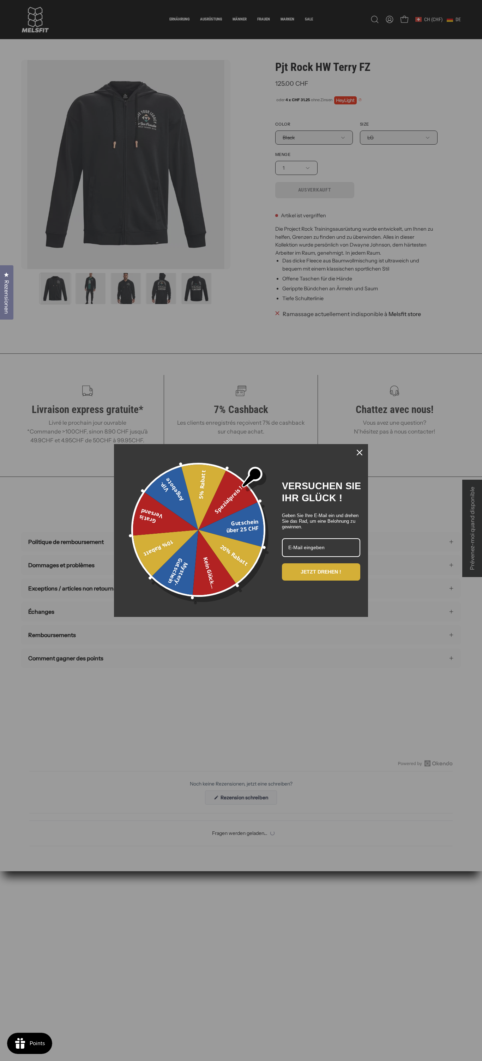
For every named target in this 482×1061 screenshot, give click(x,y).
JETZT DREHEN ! (321, 572)
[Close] (359, 452)
